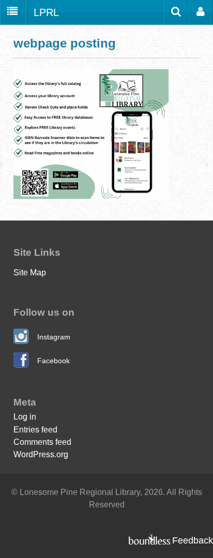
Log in (24, 416)
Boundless (149, 539)
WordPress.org (40, 454)
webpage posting (64, 43)
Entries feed (35, 429)
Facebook (53, 361)
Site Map (29, 272)
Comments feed (42, 441)
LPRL (46, 12)
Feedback (192, 540)
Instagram (53, 337)
